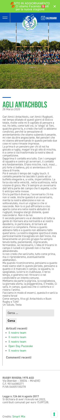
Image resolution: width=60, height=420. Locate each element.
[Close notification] (55, 6)
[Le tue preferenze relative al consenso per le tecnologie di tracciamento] (54, 414)
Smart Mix (18, 417)
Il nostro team (17, 333)
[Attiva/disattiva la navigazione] (5, 17)
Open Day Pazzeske (20, 346)
